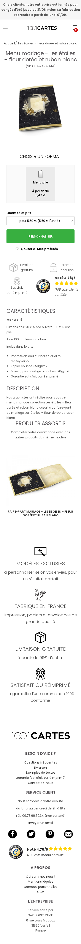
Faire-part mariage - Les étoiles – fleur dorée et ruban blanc (40, 513)
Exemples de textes (40, 772)
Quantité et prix (18, 213)
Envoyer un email (41, 823)
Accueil (9, 43)
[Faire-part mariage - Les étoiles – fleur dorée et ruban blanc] (40, 480)
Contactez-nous (40, 783)
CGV (40, 892)
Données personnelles (40, 887)
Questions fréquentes (40, 762)
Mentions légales (40, 881)
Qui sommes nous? (40, 876)
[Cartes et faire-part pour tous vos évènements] (41, 28)
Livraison (40, 767)
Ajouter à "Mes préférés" (40, 249)
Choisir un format (40, 156)
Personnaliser (41, 236)
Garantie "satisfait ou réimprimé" (40, 778)
